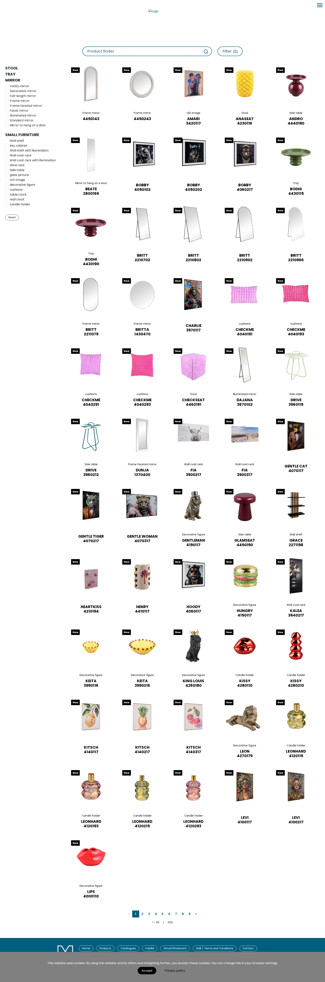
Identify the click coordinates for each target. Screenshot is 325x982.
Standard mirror (22, 120)
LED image (17, 180)
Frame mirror (20, 101)
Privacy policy (175, 970)
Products (105, 948)
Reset (12, 217)
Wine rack (17, 165)
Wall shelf (17, 141)
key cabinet (18, 145)
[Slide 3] (96, 107)
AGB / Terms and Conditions (214, 948)
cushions (16, 189)
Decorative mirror (23, 91)
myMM (149, 948)
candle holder (20, 204)
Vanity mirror (19, 86)
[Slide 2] (91, 107)
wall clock (17, 199)
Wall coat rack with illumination (33, 160)
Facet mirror (19, 110)
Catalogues (128, 948)
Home (86, 948)
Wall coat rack (20, 155)
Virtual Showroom (175, 948)
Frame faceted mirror (26, 106)
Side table (17, 170)
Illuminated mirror (23, 115)
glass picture (19, 175)
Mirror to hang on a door (28, 125)
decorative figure (22, 185)
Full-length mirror (23, 96)
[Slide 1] (85, 107)
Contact (248, 948)
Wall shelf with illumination (29, 150)
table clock (18, 194)
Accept (147, 970)
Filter (227, 51)
